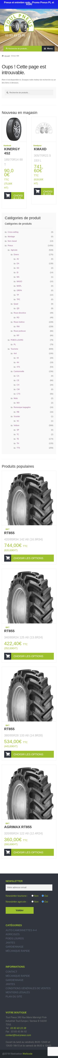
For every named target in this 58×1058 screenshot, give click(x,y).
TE (18, 439)
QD (18, 308)
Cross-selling (13, 232)
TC (18, 434)
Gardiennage (14, 946)
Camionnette (19, 371)
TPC (18, 299)
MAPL (19, 286)
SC (18, 421)
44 (18, 358)
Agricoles (13, 934)
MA (18, 277)
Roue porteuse (20, 331)
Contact (11, 971)
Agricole (14, 250)
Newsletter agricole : (16, 901)
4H (18, 362)
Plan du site (14, 996)
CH (18, 385)
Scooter (17, 416)
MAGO (19, 281)
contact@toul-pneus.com (18, 1035)
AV (18, 259)
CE (18, 380)
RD (18, 318)
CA (18, 376)
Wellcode (27, 1053)
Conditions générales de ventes (28, 988)
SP (18, 430)
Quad (16, 304)
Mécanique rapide (18, 951)
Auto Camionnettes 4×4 (21, 930)
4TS (18, 367)
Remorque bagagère (22, 407)
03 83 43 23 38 (18, 1028)
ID (17, 272)
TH (18, 443)
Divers (16, 255)
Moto (16, 398)
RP (18, 335)
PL (15, 344)
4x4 (15, 353)
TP (18, 295)
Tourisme (14, 349)
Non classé (12, 241)
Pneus (10, 246)
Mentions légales (18, 992)
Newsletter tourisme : (17, 896)
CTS (18, 394)
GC (18, 268)
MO (18, 403)
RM (18, 326)
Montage (11, 237)
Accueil (7, 56)
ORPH (19, 290)
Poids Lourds (15, 938)
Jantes (10, 942)
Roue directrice (20, 313)
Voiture (16, 425)
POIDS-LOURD (17, 340)
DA (18, 263)
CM (18, 389)
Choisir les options (18, 196)
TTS (18, 448)
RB (18, 412)
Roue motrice (19, 322)
